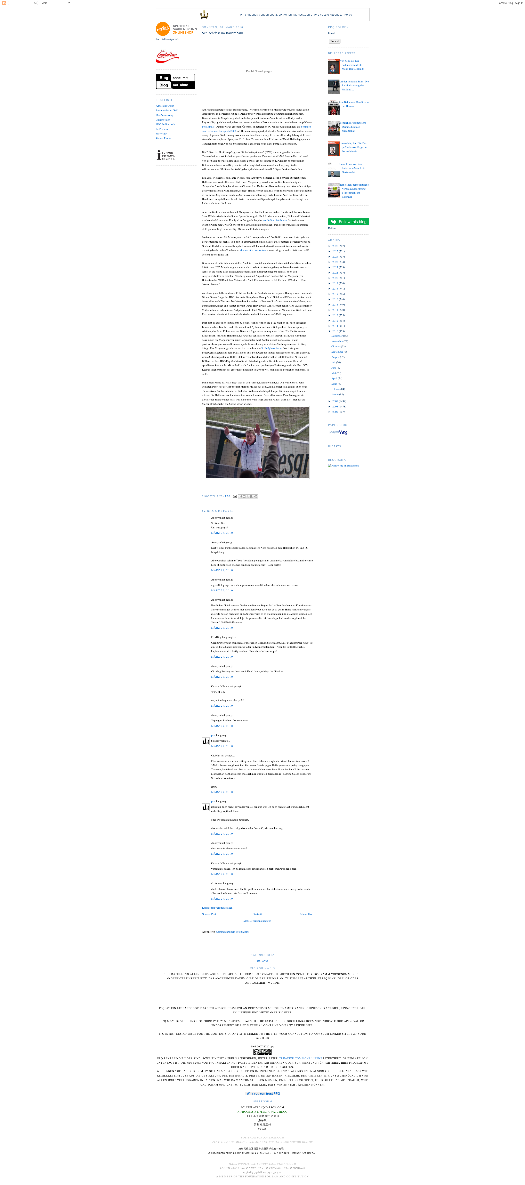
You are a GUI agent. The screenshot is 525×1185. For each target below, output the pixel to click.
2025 (335, 251)
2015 (335, 304)
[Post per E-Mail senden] (234, 496)
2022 (335, 267)
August (335, 357)
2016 (335, 299)
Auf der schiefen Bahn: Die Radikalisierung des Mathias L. (354, 85)
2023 (335, 262)
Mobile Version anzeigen (257, 921)
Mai (334, 373)
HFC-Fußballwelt (165, 124)
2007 (335, 412)
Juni (334, 368)
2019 (335, 283)
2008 (335, 406)
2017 (335, 294)
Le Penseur (162, 129)
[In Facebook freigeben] (252, 496)
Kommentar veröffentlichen (217, 907)
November (337, 341)
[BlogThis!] (244, 496)
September (337, 352)
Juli (333, 362)
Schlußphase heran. (272, 348)
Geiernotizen (163, 119)
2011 (335, 326)
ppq (213, 735)
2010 (335, 331)
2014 (335, 310)
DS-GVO (262, 961)
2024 (335, 256)
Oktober (336, 346)
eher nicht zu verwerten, (253, 250)
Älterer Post (306, 914)
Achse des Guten (165, 105)
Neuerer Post (209, 914)
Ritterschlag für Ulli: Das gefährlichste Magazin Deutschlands (353, 147)
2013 (335, 315)
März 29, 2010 (222, 570)
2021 (335, 272)
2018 (335, 288)
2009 (335, 401)
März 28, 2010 (222, 533)
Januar (335, 394)
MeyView (161, 133)
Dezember (337, 336)
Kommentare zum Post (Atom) (232, 931)
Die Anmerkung (164, 115)
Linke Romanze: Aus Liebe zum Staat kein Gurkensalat (352, 168)
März (334, 383)
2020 (335, 278)
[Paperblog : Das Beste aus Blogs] (338, 434)
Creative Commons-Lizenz (300, 1058)
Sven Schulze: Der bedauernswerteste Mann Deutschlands (351, 65)
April (334, 378)
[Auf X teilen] (248, 496)
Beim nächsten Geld (167, 110)
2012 (335, 320)
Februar (335, 389)
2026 (335, 246)
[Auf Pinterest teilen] (256, 496)
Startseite (258, 914)
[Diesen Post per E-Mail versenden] (240, 496)
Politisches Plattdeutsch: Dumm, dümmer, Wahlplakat (352, 126)
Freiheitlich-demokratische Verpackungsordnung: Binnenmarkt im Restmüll (354, 190)
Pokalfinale (208, 126)
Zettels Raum (163, 138)
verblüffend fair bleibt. (275, 220)
